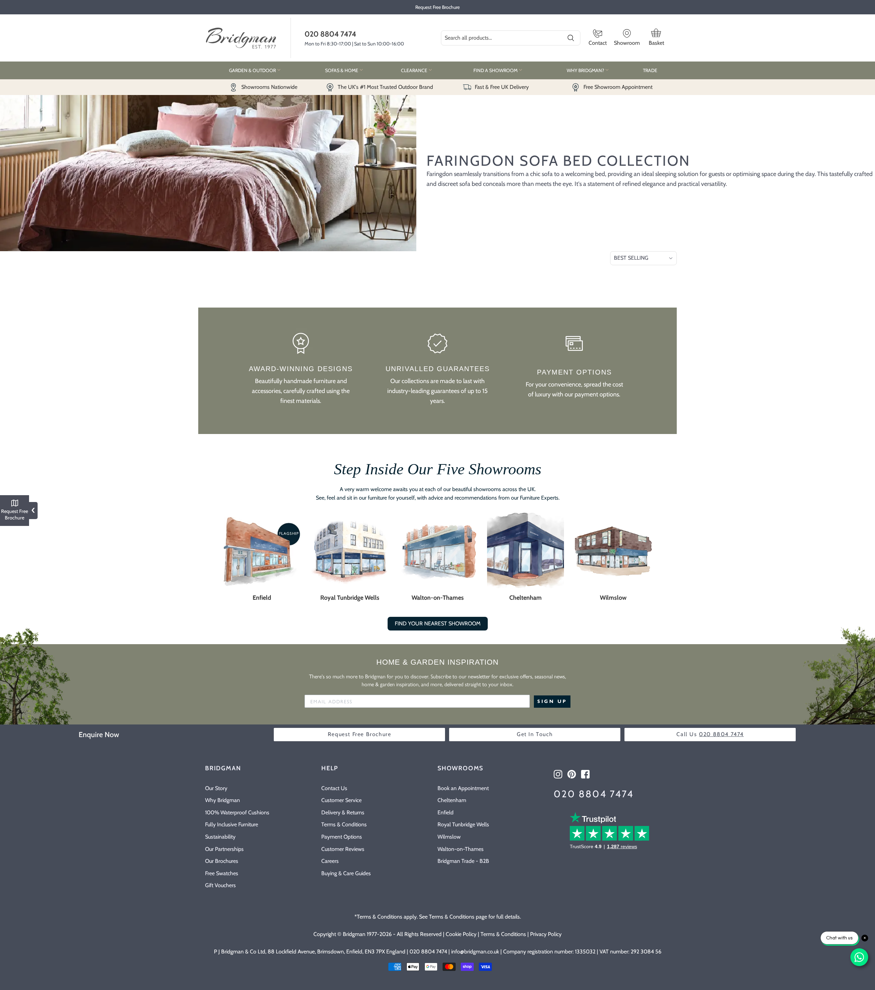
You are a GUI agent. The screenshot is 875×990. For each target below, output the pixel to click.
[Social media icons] (558, 774)
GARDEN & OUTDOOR (253, 70)
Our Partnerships (224, 849)
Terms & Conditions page (458, 916)
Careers (330, 861)
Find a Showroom (496, 70)
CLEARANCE (414, 70)
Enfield (262, 597)
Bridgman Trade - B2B (463, 861)
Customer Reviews (342, 849)
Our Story (216, 788)
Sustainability (220, 836)
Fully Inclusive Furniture (231, 824)
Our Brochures (221, 861)
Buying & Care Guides (346, 873)
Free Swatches (221, 873)
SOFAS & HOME (342, 70)
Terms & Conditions (344, 824)
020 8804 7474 (330, 33)
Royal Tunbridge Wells (349, 597)
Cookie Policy (461, 934)
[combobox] (510, 37)
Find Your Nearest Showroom (438, 623)
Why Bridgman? (586, 70)
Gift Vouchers (220, 885)
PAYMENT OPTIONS (574, 372)
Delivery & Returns (342, 812)
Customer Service (341, 800)
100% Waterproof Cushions (237, 812)
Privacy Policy (546, 934)
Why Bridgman (222, 800)
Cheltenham (525, 597)
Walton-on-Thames (438, 597)
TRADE (650, 70)
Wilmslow (613, 597)
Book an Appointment (463, 788)
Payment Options (341, 836)
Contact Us (334, 788)
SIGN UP (552, 701)
